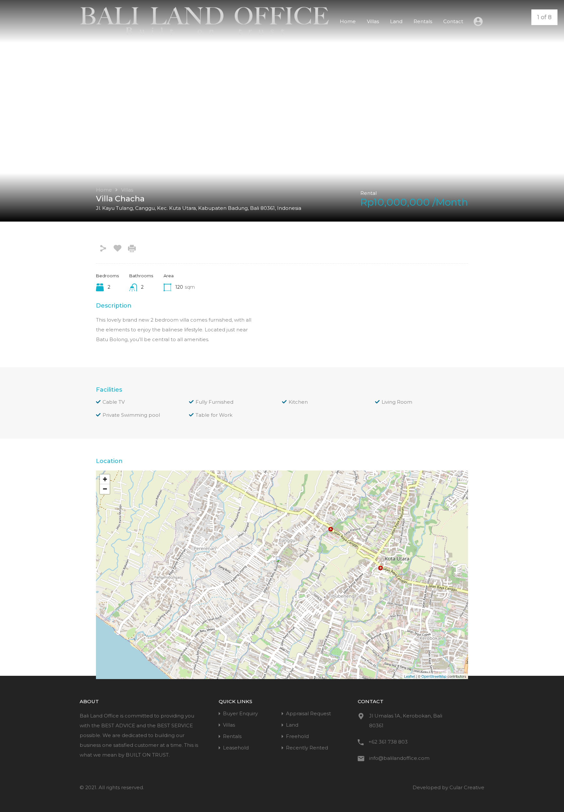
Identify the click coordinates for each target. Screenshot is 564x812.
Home (348, 21)
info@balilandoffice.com (399, 758)
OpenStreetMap (433, 676)
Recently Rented (307, 747)
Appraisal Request (308, 713)
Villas (373, 21)
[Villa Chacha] (282, 565)
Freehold (297, 736)
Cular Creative (466, 787)
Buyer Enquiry (240, 713)
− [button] (105, 489)
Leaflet (409, 676)
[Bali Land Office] (204, 33)
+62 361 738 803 (388, 742)
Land (396, 21)
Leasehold (236, 747)
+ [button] (105, 479)
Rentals (423, 21)
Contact (453, 21)
